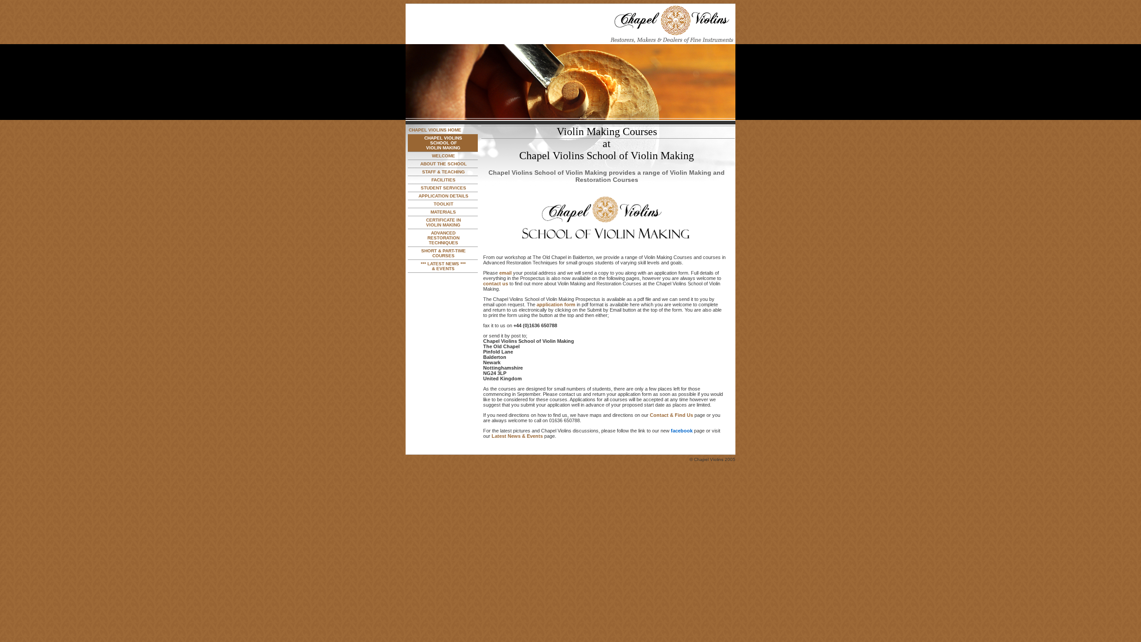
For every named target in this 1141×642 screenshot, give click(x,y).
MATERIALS (443, 212)
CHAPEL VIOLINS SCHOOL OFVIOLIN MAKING (443, 143)
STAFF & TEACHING (443, 171)
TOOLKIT (443, 204)
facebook (682, 430)
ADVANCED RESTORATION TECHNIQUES (443, 237)
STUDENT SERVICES (443, 187)
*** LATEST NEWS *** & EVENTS (443, 266)
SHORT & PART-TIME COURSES (443, 253)
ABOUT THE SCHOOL (443, 163)
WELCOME (443, 155)
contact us (495, 283)
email (505, 273)
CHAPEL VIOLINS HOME (435, 130)
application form (556, 304)
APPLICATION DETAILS (443, 195)
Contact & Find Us (671, 415)
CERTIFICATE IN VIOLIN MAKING (443, 222)
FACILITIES (443, 179)
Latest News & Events (517, 436)
